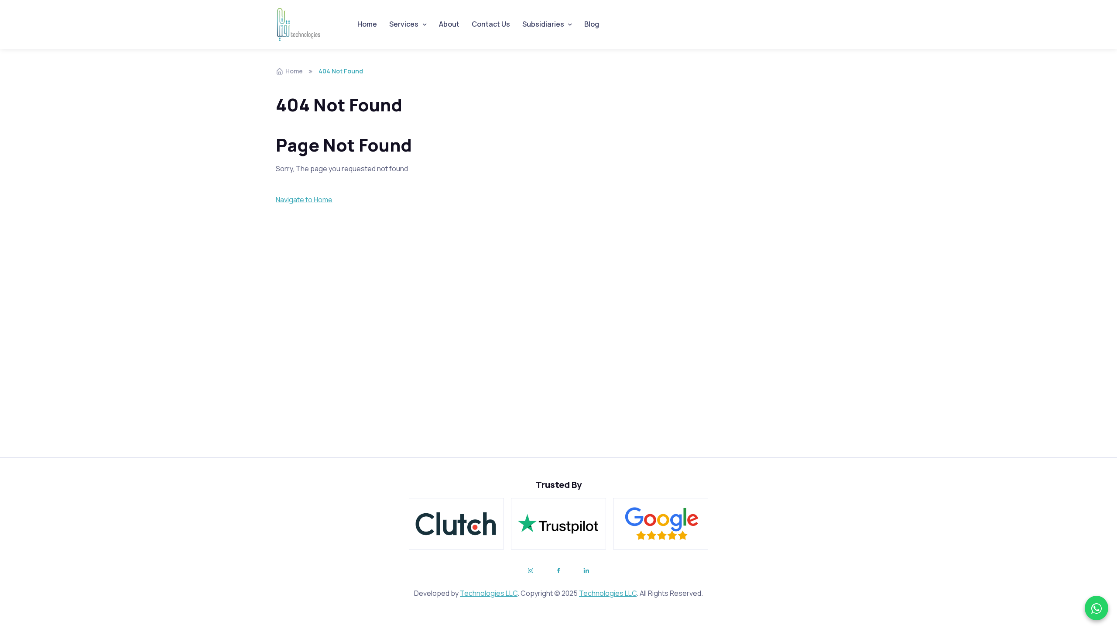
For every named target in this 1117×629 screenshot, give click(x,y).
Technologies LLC (488, 593)
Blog (591, 24)
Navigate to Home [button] (304, 199)
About (449, 24)
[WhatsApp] (1096, 608)
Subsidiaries (543, 24)
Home (367, 24)
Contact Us (491, 24)
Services (403, 24)
